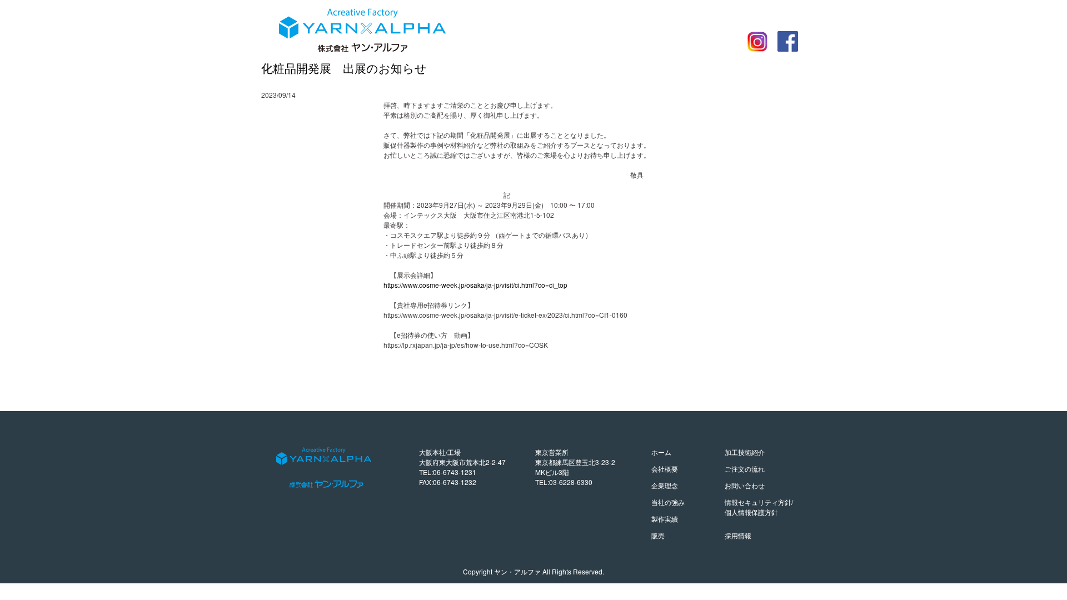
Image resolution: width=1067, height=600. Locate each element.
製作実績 (664, 518)
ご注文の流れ (745, 468)
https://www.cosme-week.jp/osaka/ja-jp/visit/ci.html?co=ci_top (475, 284)
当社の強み (668, 502)
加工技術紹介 (745, 452)
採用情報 (738, 535)
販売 (658, 535)
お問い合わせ (745, 485)
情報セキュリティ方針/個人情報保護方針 (759, 507)
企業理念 (664, 485)
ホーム (661, 452)
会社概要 (664, 468)
